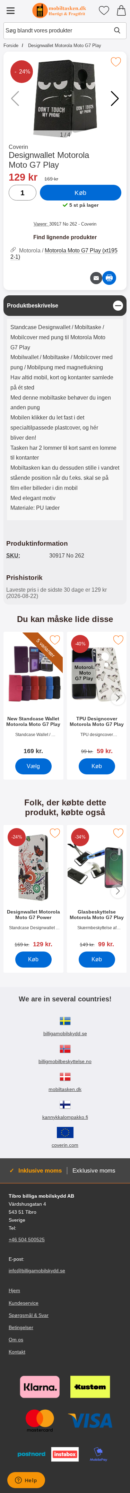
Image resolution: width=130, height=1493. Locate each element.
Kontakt (17, 1352)
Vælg (33, 766)
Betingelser (21, 1327)
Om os (16, 1339)
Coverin (18, 147)
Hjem (14, 1290)
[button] (115, 98)
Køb (81, 192)
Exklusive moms (93, 1170)
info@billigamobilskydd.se (37, 1270)
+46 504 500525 (27, 1239)
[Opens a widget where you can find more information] (26, 1481)
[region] (65, 305)
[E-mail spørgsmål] (96, 278)
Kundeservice (23, 1302)
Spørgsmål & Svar (29, 1315)
